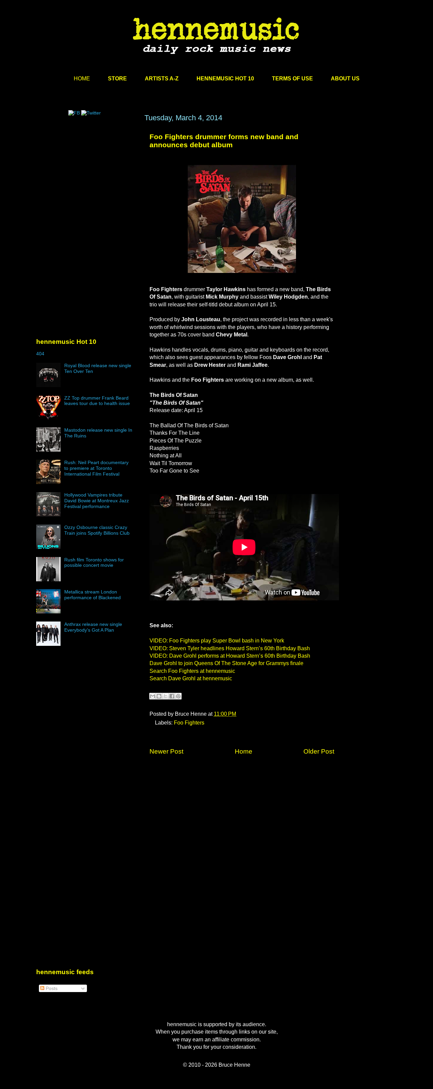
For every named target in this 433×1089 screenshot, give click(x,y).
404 (40, 353)
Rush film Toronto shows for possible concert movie (94, 562)
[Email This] (152, 696)
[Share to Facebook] (171, 696)
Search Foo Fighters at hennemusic (192, 671)
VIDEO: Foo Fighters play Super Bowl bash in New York (217, 640)
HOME (82, 78)
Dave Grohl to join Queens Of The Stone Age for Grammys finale (226, 663)
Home (243, 751)
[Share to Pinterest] (178, 696)
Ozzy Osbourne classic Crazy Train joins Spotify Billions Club (97, 530)
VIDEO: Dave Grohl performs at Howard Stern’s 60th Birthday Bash (230, 656)
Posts (51, 988)
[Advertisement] (87, 178)
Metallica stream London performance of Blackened (92, 594)
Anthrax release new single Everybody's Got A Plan (93, 627)
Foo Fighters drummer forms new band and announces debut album (224, 141)
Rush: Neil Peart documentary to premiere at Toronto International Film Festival (96, 468)
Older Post (318, 751)
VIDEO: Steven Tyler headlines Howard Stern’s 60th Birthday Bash (230, 648)
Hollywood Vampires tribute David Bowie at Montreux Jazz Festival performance (96, 500)
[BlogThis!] (159, 696)
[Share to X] (165, 696)
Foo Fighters (189, 723)
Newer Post (166, 751)
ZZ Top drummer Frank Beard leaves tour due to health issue (97, 400)
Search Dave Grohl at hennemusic (191, 678)
